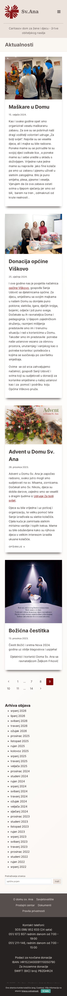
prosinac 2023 (20, 816)
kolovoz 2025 (20, 751)
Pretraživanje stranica (15, 876)
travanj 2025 (19, 761)
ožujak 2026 (19, 731)
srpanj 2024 (18, 786)
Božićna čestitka (29, 631)
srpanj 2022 (18, 866)
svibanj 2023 (19, 841)
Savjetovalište (45, 899)
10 (8, 688)
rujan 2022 (18, 861)
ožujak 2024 (19, 801)
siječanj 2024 (19, 811)
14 (31, 688)
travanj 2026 (19, 725)
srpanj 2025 (18, 756)
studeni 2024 (19, 776)
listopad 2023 (20, 826)
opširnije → (17, 546)
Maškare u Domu (29, 107)
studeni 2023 (19, 821)
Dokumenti (44, 905)
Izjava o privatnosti (30, 991)
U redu (46, 991)
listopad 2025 (20, 741)
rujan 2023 (18, 831)
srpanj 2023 (18, 836)
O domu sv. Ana (23, 899)
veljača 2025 (19, 766)
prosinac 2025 (20, 736)
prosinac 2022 (20, 851)
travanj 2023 (19, 846)
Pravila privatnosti (33, 911)
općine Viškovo (19, 288)
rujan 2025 (18, 746)
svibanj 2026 (19, 720)
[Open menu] (59, 11)
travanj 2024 (19, 796)
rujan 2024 (18, 781)
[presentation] (33, 78)
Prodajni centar (25, 905)
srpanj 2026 (18, 710)
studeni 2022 (19, 856)
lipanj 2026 (18, 716)
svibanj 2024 (19, 791)
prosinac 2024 (20, 771)
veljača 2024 (19, 806)
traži (57, 881)
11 (18, 688)
